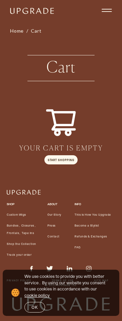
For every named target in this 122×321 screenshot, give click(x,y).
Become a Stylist (87, 225)
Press (51, 225)
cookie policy (36, 295)
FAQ (78, 247)
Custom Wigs (16, 214)
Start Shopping (61, 159)
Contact (53, 236)
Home (17, 31)
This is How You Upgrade (93, 214)
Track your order (19, 254)
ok (35, 307)
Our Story (54, 214)
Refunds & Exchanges (91, 236)
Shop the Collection (21, 244)
